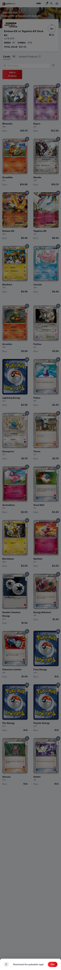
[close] (6, 964)
